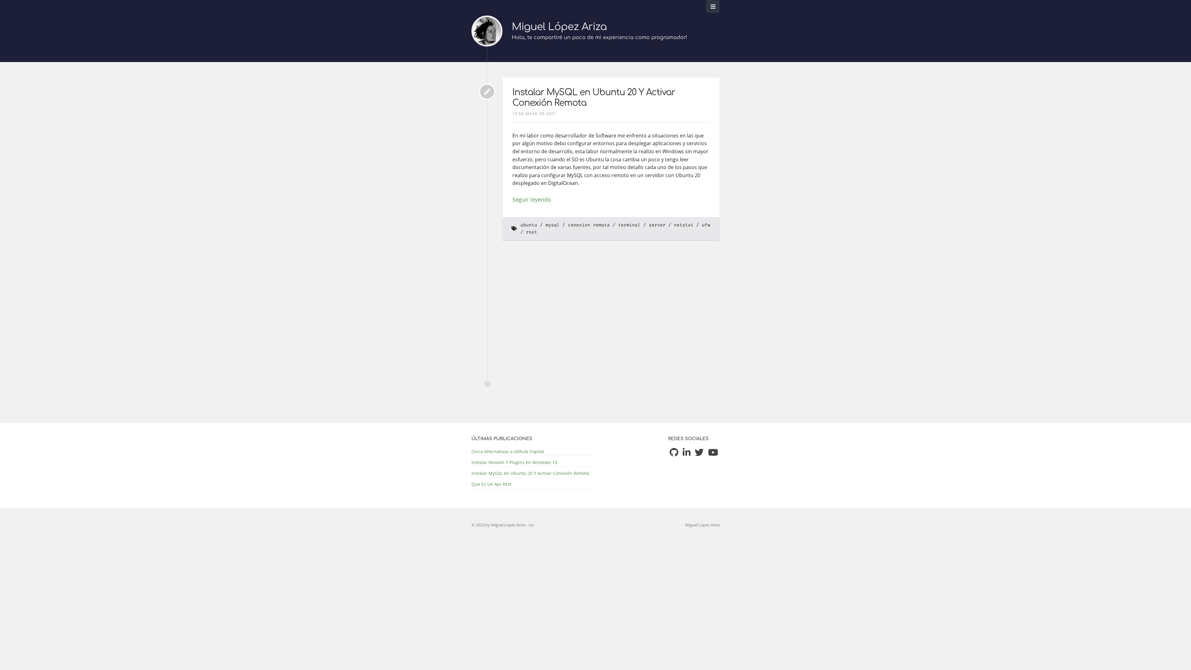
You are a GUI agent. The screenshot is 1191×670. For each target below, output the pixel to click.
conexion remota (589, 225)
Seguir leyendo (531, 199)
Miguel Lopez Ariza (702, 525)
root (531, 232)
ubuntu (528, 225)
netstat (684, 225)
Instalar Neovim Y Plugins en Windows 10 (514, 462)
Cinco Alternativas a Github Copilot (507, 451)
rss (531, 525)
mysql (553, 225)
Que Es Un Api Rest (491, 484)
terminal (629, 225)
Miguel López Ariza (559, 27)
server (657, 225)
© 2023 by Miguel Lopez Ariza (498, 525)
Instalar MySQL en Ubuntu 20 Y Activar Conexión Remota (530, 473)
